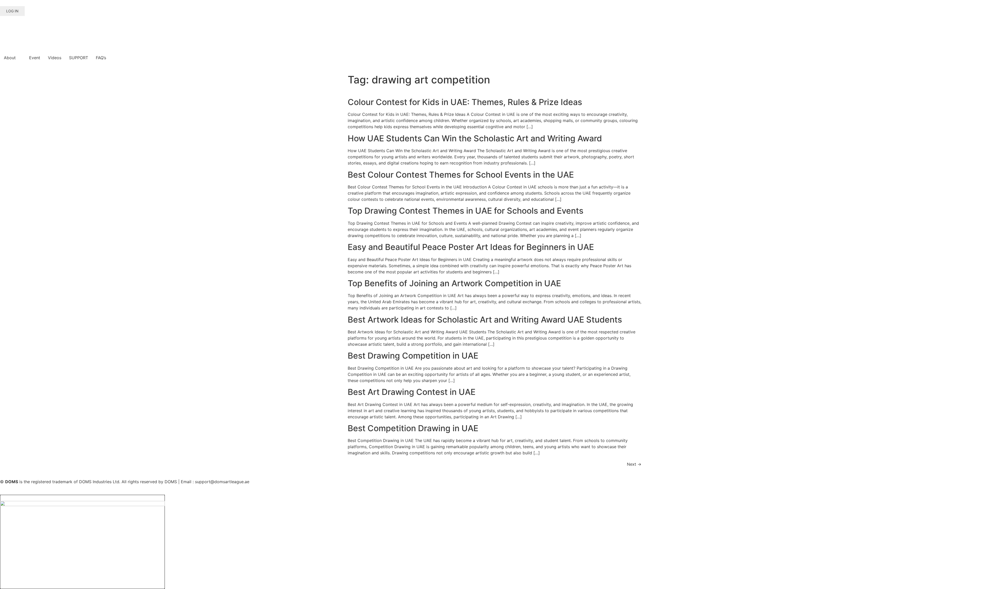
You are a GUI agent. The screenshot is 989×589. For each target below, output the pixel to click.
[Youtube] (34, 28)
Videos (54, 57)
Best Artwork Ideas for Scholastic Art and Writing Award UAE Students (485, 320)
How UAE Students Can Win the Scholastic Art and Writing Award (475, 138)
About (10, 57)
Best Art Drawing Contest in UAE (411, 392)
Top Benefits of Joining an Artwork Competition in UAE (454, 283)
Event (34, 57)
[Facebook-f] (6, 28)
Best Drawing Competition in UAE (413, 356)
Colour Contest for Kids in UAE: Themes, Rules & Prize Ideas (465, 102)
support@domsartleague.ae (222, 481)
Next (634, 464)
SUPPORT (78, 57)
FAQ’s (101, 57)
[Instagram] (20, 28)
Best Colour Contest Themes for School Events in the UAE (461, 175)
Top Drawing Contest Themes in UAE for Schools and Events (465, 211)
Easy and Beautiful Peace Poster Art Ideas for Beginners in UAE (471, 247)
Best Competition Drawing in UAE (413, 428)
